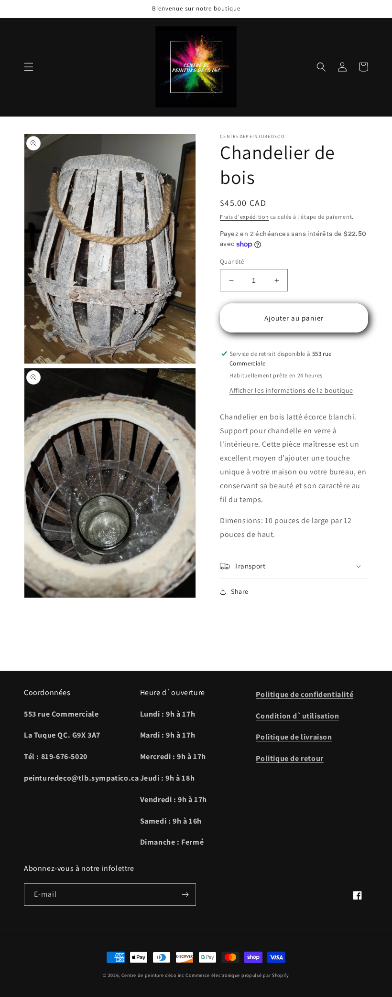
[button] (28, 66)
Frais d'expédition (244, 216)
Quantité (232, 261)
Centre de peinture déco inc (153, 975)
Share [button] (240, 591)
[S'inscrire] (185, 894)
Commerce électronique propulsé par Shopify (237, 975)
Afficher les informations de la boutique (291, 390)
